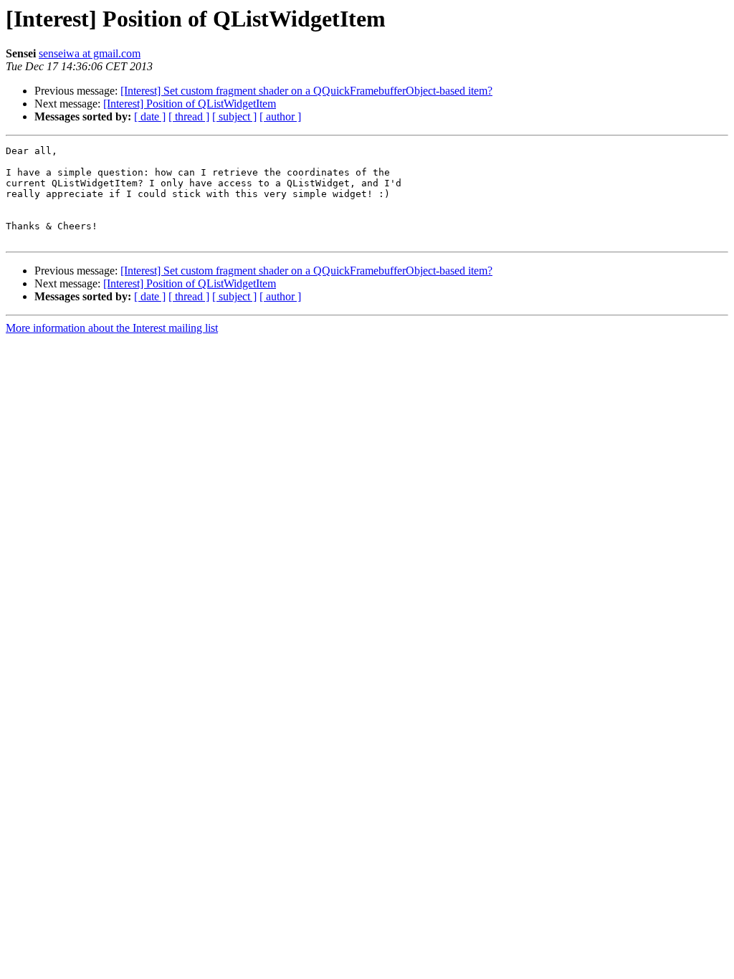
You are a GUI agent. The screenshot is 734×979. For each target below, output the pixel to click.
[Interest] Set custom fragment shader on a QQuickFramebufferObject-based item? (306, 91)
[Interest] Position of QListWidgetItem (189, 103)
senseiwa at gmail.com (89, 53)
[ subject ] (234, 116)
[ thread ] (188, 116)
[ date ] (150, 116)
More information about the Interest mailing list (112, 328)
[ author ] (280, 116)
